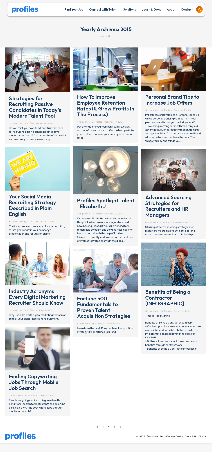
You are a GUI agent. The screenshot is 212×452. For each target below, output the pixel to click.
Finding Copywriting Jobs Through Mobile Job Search (34, 382)
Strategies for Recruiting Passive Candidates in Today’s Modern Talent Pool (35, 107)
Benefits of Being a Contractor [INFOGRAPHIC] (167, 297)
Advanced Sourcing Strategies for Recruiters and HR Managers (168, 206)
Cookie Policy (191, 436)
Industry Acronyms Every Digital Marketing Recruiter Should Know (37, 297)
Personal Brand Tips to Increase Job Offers (172, 99)
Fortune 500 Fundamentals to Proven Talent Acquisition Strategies (103, 307)
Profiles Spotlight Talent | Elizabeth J (105, 203)
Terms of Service (175, 436)
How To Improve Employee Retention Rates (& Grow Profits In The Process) (105, 106)
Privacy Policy (159, 436)
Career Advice (152, 110)
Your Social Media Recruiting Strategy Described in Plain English (32, 205)
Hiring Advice (15, 123)
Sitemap (203, 436)
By (29, 123)
